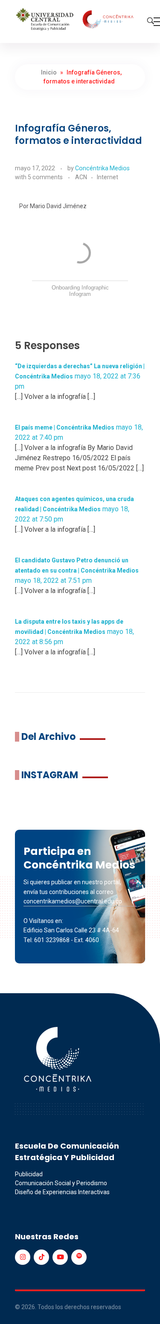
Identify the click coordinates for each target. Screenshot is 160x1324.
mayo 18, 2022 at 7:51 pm (53, 580)
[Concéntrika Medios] (76, 20)
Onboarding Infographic (80, 287)
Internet (107, 177)
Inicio (49, 72)
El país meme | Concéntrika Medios (64, 427)
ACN (81, 177)
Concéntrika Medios (102, 168)
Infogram (80, 294)
